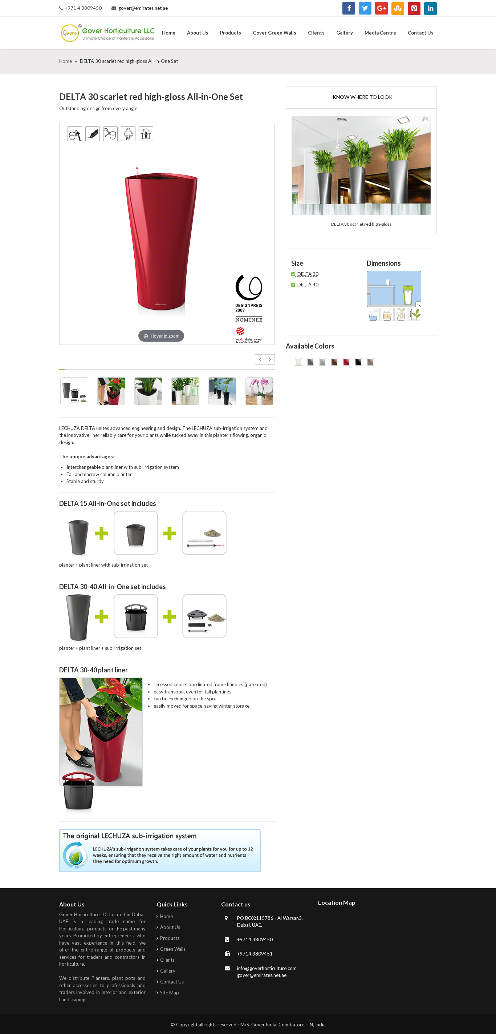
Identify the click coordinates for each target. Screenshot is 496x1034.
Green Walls (173, 949)
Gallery (167, 971)
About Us (170, 927)
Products (169, 938)
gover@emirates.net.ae (143, 8)
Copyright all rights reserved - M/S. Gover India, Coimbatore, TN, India (251, 1024)
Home (66, 61)
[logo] (106, 34)
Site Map (169, 992)
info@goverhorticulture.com (267, 968)
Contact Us (172, 982)
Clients (167, 960)
